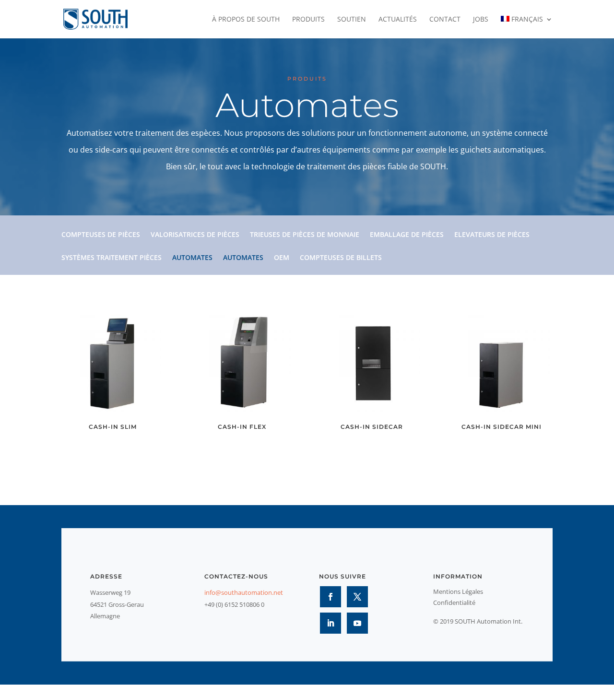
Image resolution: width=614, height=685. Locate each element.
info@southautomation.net (243, 592)
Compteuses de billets (341, 258)
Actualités (397, 20)
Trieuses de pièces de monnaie (304, 235)
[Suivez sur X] (357, 596)
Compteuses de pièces (100, 235)
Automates (192, 258)
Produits (308, 20)
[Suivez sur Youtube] (357, 623)
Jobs (480, 20)
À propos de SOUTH (246, 20)
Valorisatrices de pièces (195, 235)
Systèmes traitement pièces (111, 258)
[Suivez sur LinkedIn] (330, 623)
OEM (281, 258)
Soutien (351, 20)
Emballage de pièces (407, 235)
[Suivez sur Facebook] (330, 596)
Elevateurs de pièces (492, 235)
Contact (444, 20)
